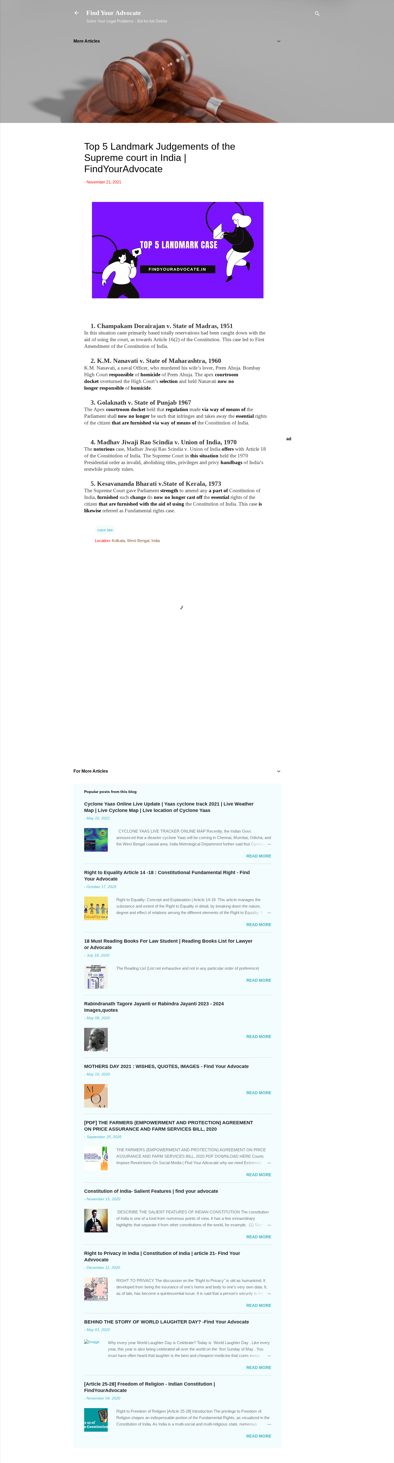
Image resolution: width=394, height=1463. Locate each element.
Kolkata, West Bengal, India (136, 540)
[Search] (317, 14)
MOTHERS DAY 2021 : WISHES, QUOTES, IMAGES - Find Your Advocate (166, 1066)
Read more (258, 856)
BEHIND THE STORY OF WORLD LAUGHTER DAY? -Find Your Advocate (166, 1322)
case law (105, 530)
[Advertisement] (303, 113)
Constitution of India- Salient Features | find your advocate (151, 1191)
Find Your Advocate (113, 12)
